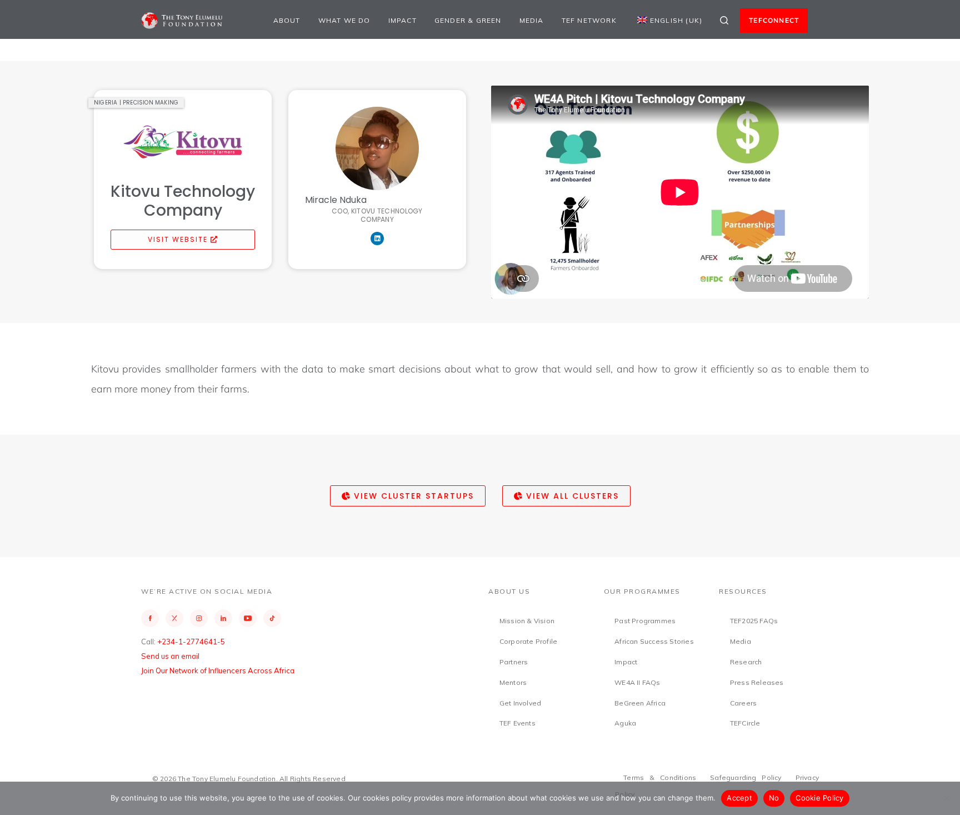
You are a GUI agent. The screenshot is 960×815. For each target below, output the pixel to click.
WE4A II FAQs (637, 682)
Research (746, 662)
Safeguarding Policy (746, 777)
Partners (513, 662)
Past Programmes (645, 621)
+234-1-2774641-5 (191, 641)
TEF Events (517, 723)
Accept (739, 797)
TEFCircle (745, 723)
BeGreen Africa (640, 703)
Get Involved (520, 703)
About (287, 20)
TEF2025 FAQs (754, 621)
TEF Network (589, 20)
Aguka (625, 723)
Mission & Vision (526, 621)
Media (531, 20)
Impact (402, 20)
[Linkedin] (377, 238)
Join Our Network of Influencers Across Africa (217, 670)
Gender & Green (468, 20)
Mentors (513, 682)
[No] (946, 798)
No (774, 797)
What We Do (344, 20)
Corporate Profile (528, 641)
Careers (743, 703)
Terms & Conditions (659, 777)
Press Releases (757, 682)
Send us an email (170, 656)
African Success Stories (654, 641)
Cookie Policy (819, 797)
